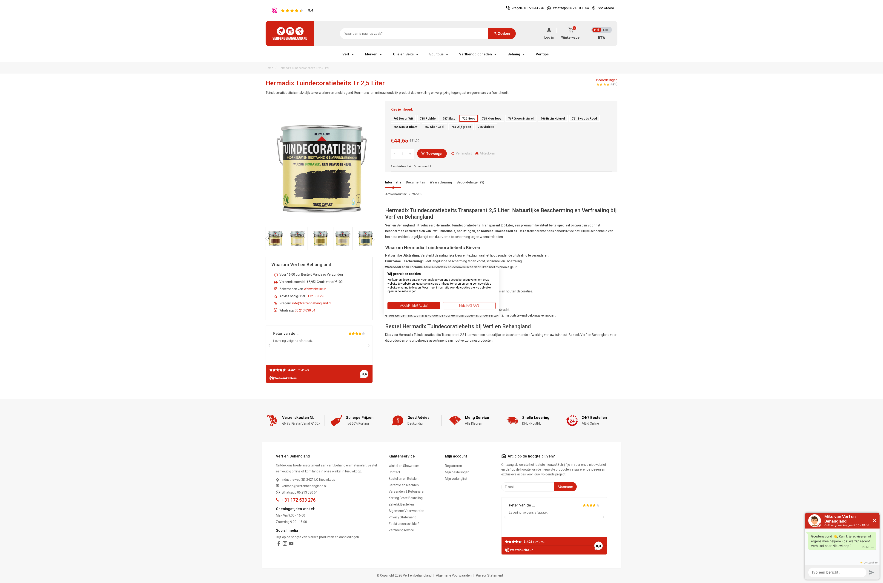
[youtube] (291, 544)
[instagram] (285, 544)
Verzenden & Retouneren (407, 491)
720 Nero (468, 118)
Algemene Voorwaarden (406, 511)
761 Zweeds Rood (584, 118)
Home (269, 68)
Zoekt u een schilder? (404, 524)
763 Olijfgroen (461, 127)
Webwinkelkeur (315, 289)
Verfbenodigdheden (475, 54)
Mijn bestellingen (457, 472)
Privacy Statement (402, 517)
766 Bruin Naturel (553, 118)
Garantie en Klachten (404, 485)
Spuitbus (436, 54)
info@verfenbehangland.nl (311, 303)
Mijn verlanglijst (456, 478)
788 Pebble (428, 118)
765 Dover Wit (403, 118)
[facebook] (278, 544)
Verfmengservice (401, 530)
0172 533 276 (534, 8)
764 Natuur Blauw (405, 127)
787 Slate (449, 118)
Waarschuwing (441, 182)
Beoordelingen (606, 80)
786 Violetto (486, 127)
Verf (345, 54)
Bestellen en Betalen (404, 478)
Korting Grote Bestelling (406, 498)
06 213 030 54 (305, 310)
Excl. (606, 29)
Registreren (453, 466)
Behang (513, 54)
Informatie (393, 182)
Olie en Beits (403, 54)
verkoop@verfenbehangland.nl (304, 486)
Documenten (415, 182)
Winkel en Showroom (404, 466)
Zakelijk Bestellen (401, 504)
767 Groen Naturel (521, 118)
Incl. (596, 29)
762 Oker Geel (434, 127)
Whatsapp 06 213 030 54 (571, 8)
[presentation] (267, 238)
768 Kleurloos (491, 118)
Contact (394, 472)
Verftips (542, 54)
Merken (371, 54)
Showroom (606, 8)
